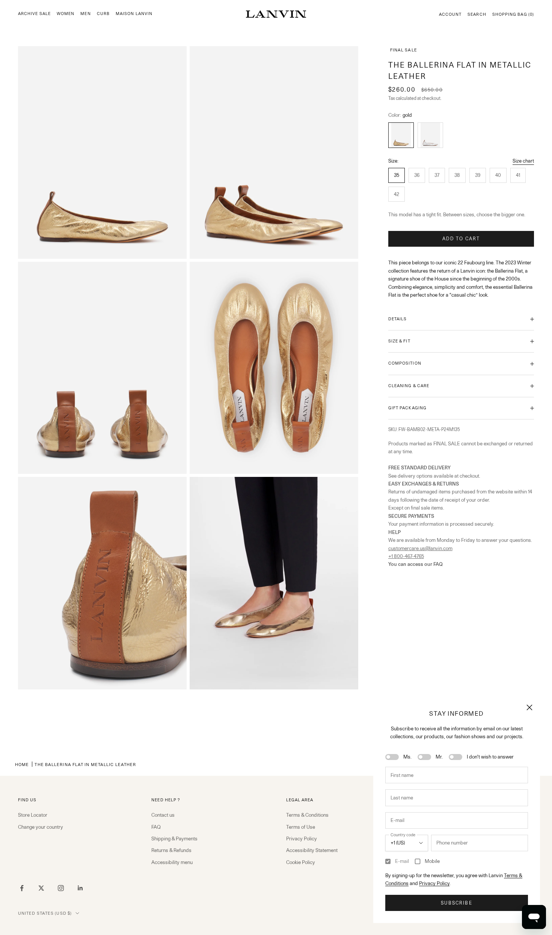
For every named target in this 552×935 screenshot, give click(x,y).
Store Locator (32, 815)
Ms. (407, 757)
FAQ (156, 827)
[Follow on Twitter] (41, 888)
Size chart (523, 161)
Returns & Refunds (171, 850)
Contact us (163, 815)
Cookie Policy (300, 862)
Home (22, 764)
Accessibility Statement (312, 850)
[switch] (392, 757)
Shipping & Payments (174, 838)
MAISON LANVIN (134, 13)
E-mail (402, 861)
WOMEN (65, 13)
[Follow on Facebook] (22, 888)
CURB (103, 13)
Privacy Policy (434, 883)
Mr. (439, 757)
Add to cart (461, 238)
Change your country (40, 827)
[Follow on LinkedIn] (80, 888)
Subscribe (456, 903)
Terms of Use (300, 827)
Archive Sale (34, 13)
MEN (85, 13)
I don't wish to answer (490, 757)
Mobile (432, 861)
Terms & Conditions (307, 815)
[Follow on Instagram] (61, 888)
